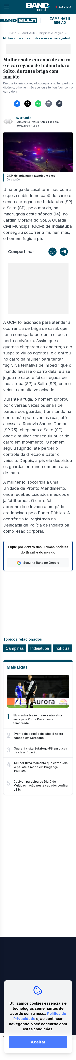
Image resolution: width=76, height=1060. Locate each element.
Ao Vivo (64, 7)
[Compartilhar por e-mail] (48, 103)
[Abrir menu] (6, 7)
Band (13, 33)
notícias (63, 648)
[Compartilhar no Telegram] (64, 252)
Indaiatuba (39, 648)
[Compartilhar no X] (27, 103)
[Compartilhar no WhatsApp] (38, 103)
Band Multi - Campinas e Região (42, 33)
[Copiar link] (59, 103)
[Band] (38, 7)
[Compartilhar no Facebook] (17, 103)
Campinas (15, 648)
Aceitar (38, 1042)
